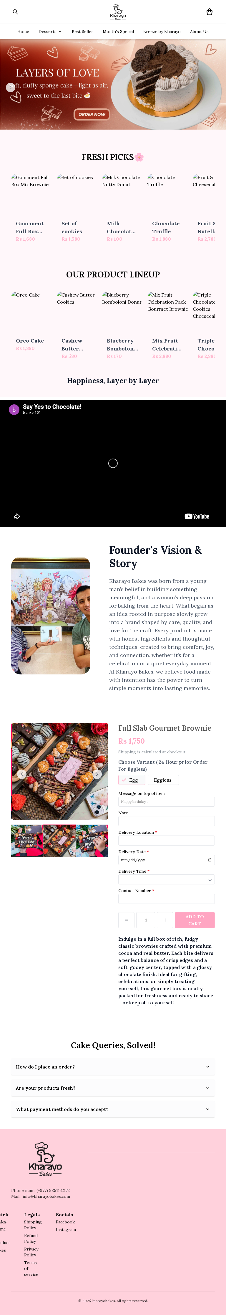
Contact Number (136, 890)
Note (123, 813)
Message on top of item (141, 793)
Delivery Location (137, 832)
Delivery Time (133, 871)
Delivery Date (133, 851)
